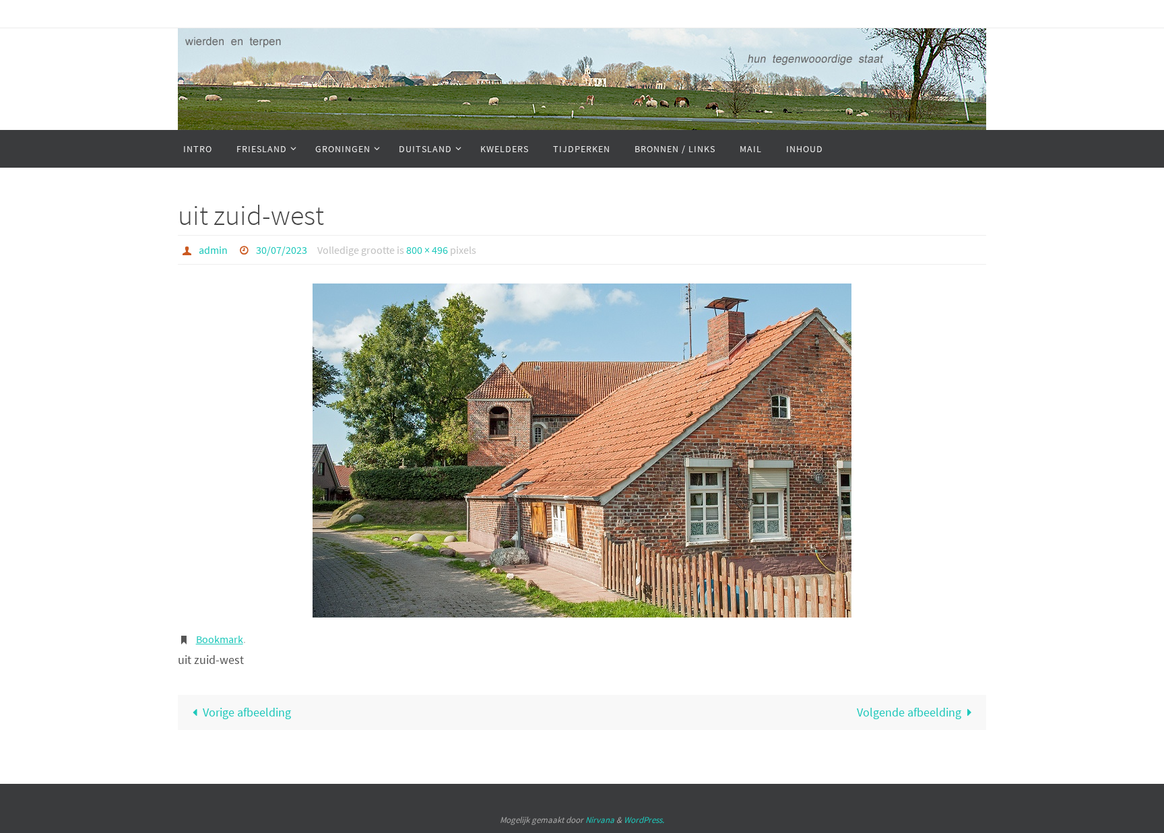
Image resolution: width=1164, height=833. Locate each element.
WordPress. (644, 820)
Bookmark (219, 639)
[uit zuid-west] (582, 451)
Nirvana (599, 820)
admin (213, 250)
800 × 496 (427, 250)
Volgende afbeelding (909, 712)
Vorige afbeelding (247, 712)
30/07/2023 (281, 250)
